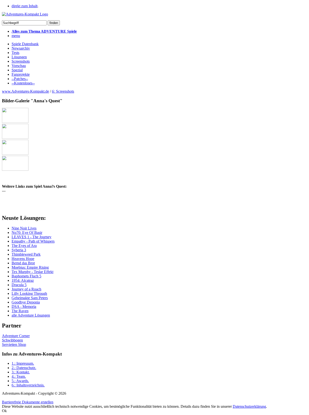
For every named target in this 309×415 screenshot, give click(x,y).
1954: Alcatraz (23, 280)
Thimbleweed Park (26, 254)
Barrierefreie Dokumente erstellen (27, 402)
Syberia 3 (19, 250)
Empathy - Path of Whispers (33, 241)
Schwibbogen (12, 340)
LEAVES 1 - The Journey (31, 237)
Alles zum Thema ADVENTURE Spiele (44, 31)
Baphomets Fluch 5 (26, 276)
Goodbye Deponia (26, 302)
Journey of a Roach (26, 289)
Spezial (17, 70)
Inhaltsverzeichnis (28, 385)
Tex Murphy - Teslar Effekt (32, 272)
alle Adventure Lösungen (31, 315)
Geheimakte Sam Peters (30, 298)
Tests (15, 53)
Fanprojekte (21, 74)
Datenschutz (24, 368)
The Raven (20, 311)
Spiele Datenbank (25, 44)
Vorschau (19, 66)
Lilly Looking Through (29, 293)
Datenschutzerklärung (249, 406)
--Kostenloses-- (23, 83)
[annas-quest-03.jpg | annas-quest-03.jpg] (15, 153)
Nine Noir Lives (24, 228)
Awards (20, 381)
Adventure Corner (16, 336)
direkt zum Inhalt (24, 6)
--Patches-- (20, 79)
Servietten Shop (14, 344)
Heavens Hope (23, 259)
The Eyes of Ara (24, 246)
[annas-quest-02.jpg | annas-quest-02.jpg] (15, 137)
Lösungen (19, 57)
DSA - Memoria (24, 306)
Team (19, 376)
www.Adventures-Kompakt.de (25, 91)
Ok (4, 411)
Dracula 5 (19, 285)
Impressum (23, 363)
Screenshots (21, 61)
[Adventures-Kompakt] (25, 14)
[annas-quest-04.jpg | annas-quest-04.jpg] (15, 169)
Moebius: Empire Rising (30, 267)
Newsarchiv (21, 48)
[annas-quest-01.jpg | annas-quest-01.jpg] (15, 121)
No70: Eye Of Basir (27, 232)
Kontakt (21, 372)
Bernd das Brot (23, 263)
